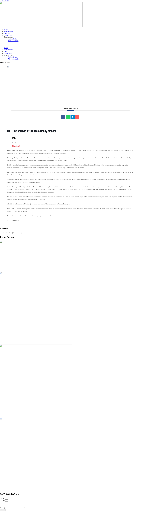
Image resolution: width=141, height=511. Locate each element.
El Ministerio (8, 31)
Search (2, 62)
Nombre (3, 498)
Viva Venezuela (13, 41)
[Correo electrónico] (77, 117)
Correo (2, 500)
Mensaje (3, 508)
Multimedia (8, 35)
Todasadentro (12, 39)
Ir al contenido (4, 1)
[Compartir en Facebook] (63, 117)
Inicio (6, 29)
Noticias (6, 33)
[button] (70, 44)
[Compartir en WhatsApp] (68, 117)
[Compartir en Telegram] (72, 117)
